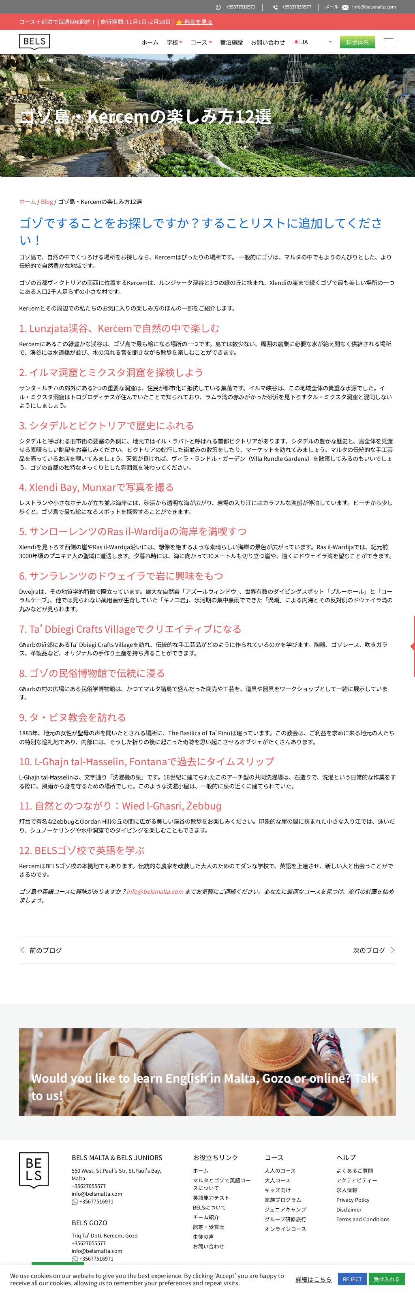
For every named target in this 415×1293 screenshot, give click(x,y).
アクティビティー (356, 1180)
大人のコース (280, 1170)
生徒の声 (203, 1236)
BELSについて (209, 1207)
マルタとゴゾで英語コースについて (222, 1184)
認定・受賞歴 (209, 1227)
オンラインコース (285, 1229)
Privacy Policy (353, 1199)
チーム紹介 (206, 1217)
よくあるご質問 (354, 1170)
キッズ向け (278, 1190)
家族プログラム (283, 1199)
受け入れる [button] (387, 1279)
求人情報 (346, 1190)
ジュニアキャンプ (285, 1209)
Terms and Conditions (362, 1219)
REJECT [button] (352, 1279)
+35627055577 (89, 1186)
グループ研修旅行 (285, 1219)
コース (198, 42)
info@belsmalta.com (154, 891)
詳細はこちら (313, 1279)
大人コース (278, 1180)
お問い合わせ (268, 42)
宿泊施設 (231, 42)
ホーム (149, 42)
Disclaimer (349, 1209)
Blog (47, 201)
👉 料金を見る (194, 21)
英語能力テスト (211, 1197)
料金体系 (357, 42)
